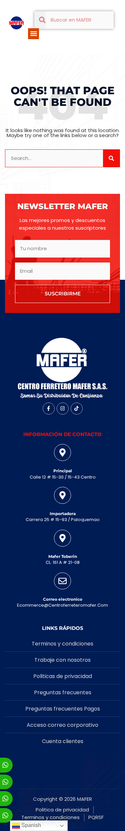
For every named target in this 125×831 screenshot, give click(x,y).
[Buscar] (111, 158)
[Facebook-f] (49, 409)
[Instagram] (63, 409)
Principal (62, 470)
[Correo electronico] (62, 580)
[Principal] (62, 452)
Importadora (63, 513)
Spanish (30, 825)
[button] (33, 33)
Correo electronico (62, 599)
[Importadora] (62, 495)
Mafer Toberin (62, 556)
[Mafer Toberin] (62, 538)
